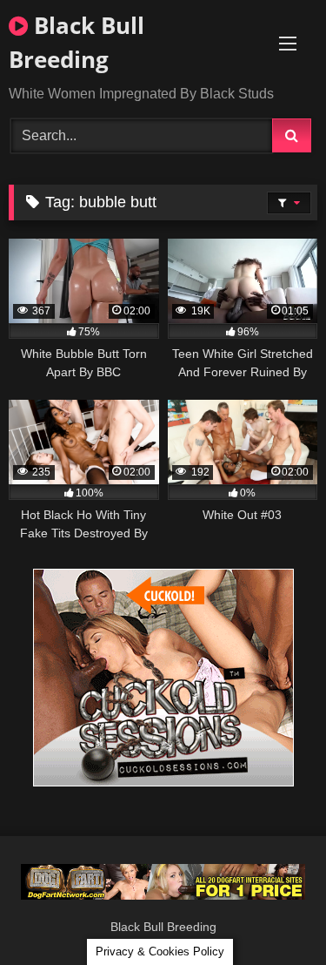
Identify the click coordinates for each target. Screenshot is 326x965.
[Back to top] (272, 913)
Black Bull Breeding (76, 42)
